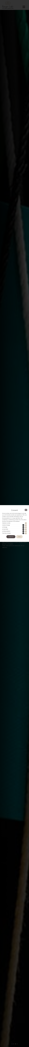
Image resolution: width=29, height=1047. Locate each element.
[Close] (26, 510)
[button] (14, 523)
